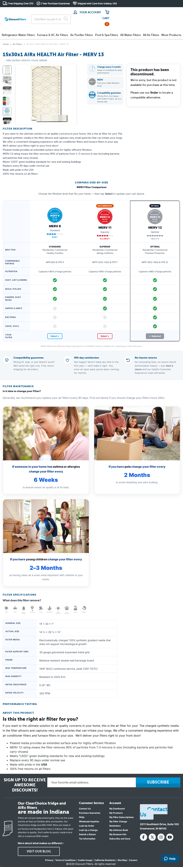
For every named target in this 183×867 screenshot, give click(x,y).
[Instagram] (161, 837)
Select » (55, 336)
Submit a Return (87, 834)
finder (154, 92)
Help (172, 858)
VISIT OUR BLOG (39, 851)
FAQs (82, 817)
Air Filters (17, 44)
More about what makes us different (40, 843)
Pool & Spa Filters (106, 35)
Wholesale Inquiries (89, 821)
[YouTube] (169, 837)
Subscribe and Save (119, 838)
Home (6, 44)
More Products (171, 35)
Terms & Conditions (65, 860)
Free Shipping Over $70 (20, 3)
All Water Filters (130, 35)
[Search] (66, 19)
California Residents (104, 860)
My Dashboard (117, 808)
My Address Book (118, 830)
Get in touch (172, 11)
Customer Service (148, 10)
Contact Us (85, 808)
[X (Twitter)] (152, 837)
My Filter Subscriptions (121, 817)
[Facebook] (143, 837)
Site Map (122, 860)
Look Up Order (86, 825)
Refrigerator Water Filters (18, 35)
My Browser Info (117, 834)
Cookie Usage (85, 860)
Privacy (49, 860)
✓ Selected (155, 336)
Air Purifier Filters (81, 35)
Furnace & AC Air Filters (52, 35)
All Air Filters (151, 35)
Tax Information (87, 838)
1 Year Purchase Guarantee (55, 3)
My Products (116, 813)
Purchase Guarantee (89, 813)
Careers (133, 860)
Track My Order (123, 10)
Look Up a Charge (88, 830)
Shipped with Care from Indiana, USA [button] (97, 3)
